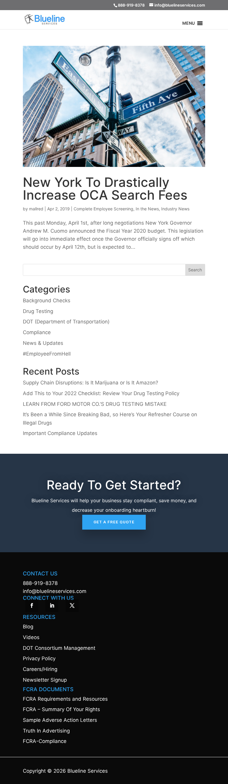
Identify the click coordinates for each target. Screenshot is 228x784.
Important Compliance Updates (60, 433)
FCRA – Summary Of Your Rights (61, 709)
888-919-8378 (40, 583)
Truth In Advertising (46, 731)
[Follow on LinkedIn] (51, 605)
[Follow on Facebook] (31, 605)
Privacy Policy (39, 658)
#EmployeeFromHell (47, 354)
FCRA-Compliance (44, 741)
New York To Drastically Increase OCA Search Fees (105, 188)
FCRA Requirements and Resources (65, 699)
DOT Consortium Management (59, 648)
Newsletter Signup (45, 680)
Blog (28, 627)
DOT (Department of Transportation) (66, 322)
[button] (188, 23)
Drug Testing (38, 311)
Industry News (175, 208)
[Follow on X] (72, 605)
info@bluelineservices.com (54, 591)
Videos (31, 637)
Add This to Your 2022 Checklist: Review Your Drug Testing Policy (101, 393)
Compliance (37, 332)
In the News (147, 208)
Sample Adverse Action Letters (60, 720)
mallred (36, 208)
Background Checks (46, 300)
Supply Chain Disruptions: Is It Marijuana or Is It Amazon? (90, 383)
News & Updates (43, 343)
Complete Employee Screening (103, 208)
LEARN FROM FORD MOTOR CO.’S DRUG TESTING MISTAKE (95, 404)
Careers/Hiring (40, 669)
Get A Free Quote (114, 522)
